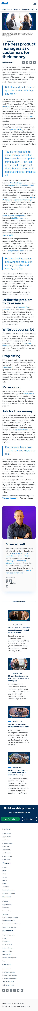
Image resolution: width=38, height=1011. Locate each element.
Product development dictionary (11, 924)
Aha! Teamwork (6, 853)
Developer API (6, 954)
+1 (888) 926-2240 (8, 982)
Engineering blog (7, 904)
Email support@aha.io (8, 972)
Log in (4, 961)
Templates (5, 914)
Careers (4, 877)
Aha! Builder (5, 846)
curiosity (5, 106)
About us (4, 867)
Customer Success (7, 948)
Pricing (4, 938)
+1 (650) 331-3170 (8, 985)
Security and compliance (9, 957)
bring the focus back (16, 251)
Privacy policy (7, 1003)
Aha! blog (6, 9)
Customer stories (7, 951)
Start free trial (9, 819)
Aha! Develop (6, 849)
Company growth (28, 9)
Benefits (4, 883)
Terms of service (19, 1003)
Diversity (4, 880)
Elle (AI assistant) (7, 945)
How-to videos (6, 911)
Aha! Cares (5, 886)
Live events (5, 907)
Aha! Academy (6, 859)
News (16, 9)
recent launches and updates (13, 216)
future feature (29, 394)
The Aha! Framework (8, 935)
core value (30, 116)
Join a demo (29, 819)
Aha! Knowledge (7, 856)
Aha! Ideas (5, 840)
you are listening (16, 129)
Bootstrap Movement (8, 890)
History (4, 870)
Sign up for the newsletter (9, 978)
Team (4, 874)
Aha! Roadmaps (16, 183)
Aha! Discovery (17, 218)
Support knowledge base (9, 927)
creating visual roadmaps (22, 200)
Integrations (5, 941)
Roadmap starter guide (8, 920)
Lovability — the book (8, 893)
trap (16, 423)
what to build (7, 235)
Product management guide (10, 917)
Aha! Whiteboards (7, 843)
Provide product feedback (9, 975)
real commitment (21, 430)
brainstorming (7, 367)
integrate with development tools (21, 185)
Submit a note (6, 969)
